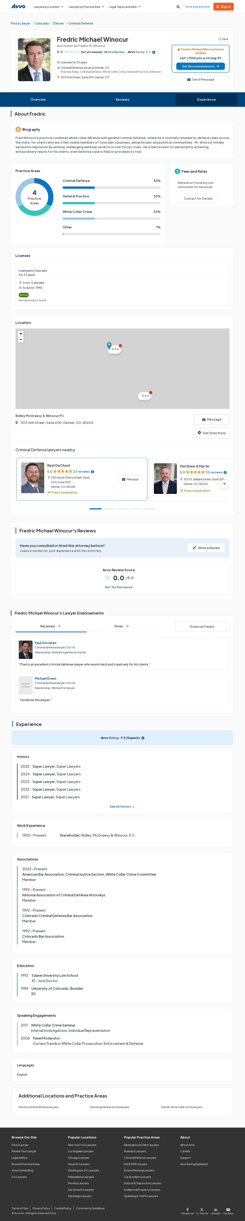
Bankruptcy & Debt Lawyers (141, 1145)
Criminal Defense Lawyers (140, 1157)
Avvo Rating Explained (193, 1164)
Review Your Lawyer (24, 1151)
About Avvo (187, 1145)
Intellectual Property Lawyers (142, 1189)
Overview (38, 99)
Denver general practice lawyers (110, 1107)
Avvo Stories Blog (22, 1170)
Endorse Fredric (202, 626)
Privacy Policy (41, 1208)
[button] (200, 66)
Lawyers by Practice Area (84, 6)
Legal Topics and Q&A (123, 6)
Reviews (122, 99)
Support (185, 1157)
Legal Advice (19, 1157)
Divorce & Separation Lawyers (142, 1183)
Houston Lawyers (79, 1164)
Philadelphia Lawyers (81, 1177)
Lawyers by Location (47, 6)
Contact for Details (198, 198)
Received (50, 626)
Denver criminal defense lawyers (39, 1107)
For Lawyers (19, 1177)
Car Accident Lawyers (137, 1177)
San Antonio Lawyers (81, 1189)
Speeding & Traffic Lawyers (141, 1196)
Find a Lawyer (20, 1145)
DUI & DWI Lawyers (135, 1164)
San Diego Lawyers (79, 1196)
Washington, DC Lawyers (83, 1170)
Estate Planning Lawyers (139, 1170)
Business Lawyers (135, 1151)
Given (121, 626)
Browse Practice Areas (26, 1164)
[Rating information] (153, 52)
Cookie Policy (62, 1208)
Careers (185, 1151)
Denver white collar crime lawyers (181, 1107)
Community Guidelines (90, 1208)
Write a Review (114, 52)
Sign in (226, 7)
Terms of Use (20, 1208)
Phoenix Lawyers (78, 1183)
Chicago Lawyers (79, 1157)
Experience (206, 99)
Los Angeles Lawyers (81, 1151)
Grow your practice (197, 6)
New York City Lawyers (82, 1145)
